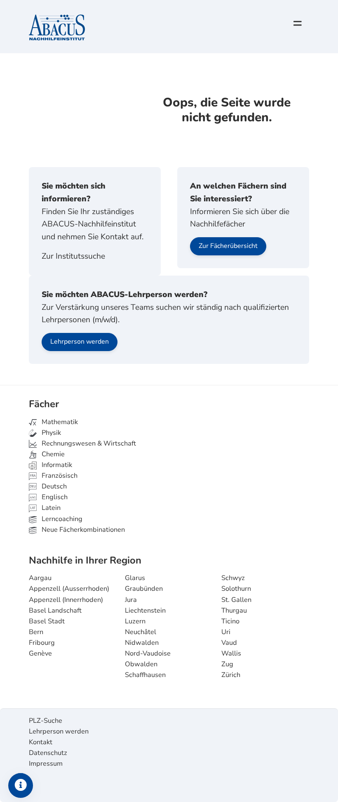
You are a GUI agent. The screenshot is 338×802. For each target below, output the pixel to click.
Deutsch (53, 486)
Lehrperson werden (79, 341)
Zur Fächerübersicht (228, 245)
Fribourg (42, 642)
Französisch (58, 475)
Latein (50, 507)
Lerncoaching (61, 519)
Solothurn (236, 588)
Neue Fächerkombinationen (82, 529)
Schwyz (233, 578)
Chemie (52, 454)
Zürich (230, 674)
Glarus (135, 578)
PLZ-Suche (45, 720)
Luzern (135, 621)
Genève (40, 653)
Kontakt (40, 742)
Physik (50, 432)
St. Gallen (236, 599)
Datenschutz (48, 752)
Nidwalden (142, 642)
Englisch (49, 497)
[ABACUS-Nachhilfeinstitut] (57, 28)
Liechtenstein (145, 610)
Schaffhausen (145, 674)
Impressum (46, 763)
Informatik (56, 464)
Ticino (230, 621)
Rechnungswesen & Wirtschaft (88, 443)
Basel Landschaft (55, 610)
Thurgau (234, 610)
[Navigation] (297, 23)
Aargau (40, 578)
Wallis (231, 653)
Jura (131, 599)
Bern (36, 632)
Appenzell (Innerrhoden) (66, 599)
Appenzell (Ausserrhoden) (69, 588)
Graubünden (144, 588)
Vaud (229, 642)
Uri (225, 632)
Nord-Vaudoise (148, 653)
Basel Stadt (47, 621)
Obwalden (141, 664)
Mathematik (59, 422)
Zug (227, 664)
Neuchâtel (140, 632)
